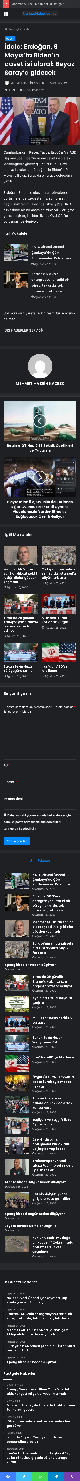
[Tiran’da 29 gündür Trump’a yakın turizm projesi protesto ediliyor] (21, 604)
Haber (27, 29)
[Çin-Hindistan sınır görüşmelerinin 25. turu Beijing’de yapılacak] (17, 1145)
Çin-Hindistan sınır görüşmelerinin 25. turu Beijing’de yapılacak (51, 1144)
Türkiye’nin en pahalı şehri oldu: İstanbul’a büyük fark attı (59, 573)
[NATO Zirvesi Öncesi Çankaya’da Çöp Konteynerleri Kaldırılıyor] (16, 252)
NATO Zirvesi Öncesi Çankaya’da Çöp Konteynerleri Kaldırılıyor (51, 253)
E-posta (10, 782)
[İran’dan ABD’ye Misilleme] (59, 652)
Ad (7, 765)
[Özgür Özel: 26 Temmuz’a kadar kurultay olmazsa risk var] (17, 1083)
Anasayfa (14, 29)
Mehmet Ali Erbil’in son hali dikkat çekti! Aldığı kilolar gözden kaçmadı (20, 575)
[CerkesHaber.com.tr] (40, 13)
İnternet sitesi (13, 798)
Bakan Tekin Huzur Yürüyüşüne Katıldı (19, 668)
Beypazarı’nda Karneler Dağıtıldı (31, 1226)
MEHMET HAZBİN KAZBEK (27, 83)
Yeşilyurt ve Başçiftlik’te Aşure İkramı (51, 1122)
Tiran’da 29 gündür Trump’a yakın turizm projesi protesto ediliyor (21, 624)
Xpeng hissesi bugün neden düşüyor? (35, 1214)
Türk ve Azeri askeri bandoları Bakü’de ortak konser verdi (52, 1103)
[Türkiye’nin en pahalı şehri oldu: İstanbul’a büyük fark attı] (59, 555)
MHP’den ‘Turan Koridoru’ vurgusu (56, 620)
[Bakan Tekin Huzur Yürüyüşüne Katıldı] (21, 652)
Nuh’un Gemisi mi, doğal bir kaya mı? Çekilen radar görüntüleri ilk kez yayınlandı (53, 1245)
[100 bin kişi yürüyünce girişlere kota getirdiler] (17, 1200)
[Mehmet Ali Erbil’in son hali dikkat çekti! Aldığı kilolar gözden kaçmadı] (21, 555)
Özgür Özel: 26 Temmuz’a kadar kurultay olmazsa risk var (53, 1082)
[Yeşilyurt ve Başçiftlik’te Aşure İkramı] (17, 1125)
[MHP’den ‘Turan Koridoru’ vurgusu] (59, 604)
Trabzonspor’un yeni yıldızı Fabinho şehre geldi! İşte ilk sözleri (53, 1165)
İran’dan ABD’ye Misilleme (55, 668)
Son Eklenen (40, 860)
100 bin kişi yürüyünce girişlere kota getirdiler (51, 1196)
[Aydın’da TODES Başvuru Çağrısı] (17, 1004)
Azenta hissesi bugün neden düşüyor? (35, 1182)
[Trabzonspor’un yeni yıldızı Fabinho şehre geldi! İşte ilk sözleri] (17, 1167)
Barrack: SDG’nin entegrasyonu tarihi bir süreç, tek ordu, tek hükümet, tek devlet (51, 903)
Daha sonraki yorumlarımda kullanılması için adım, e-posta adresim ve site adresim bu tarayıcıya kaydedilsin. (37, 821)
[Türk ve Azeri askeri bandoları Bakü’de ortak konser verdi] (17, 1104)
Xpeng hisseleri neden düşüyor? (30, 965)
